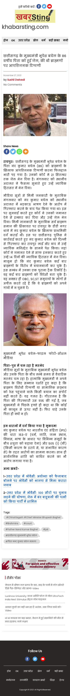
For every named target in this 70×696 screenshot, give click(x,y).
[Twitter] (13, 151)
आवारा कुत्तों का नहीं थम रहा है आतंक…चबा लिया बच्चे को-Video (33, 608)
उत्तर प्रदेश (24, 40)
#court (28, 523)
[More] (25, 151)
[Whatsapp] (19, 151)
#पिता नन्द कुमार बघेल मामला (22, 541)
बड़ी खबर (54, 40)
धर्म (43, 40)
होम (5, 40)
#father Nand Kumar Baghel (22, 529)
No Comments (12, 84)
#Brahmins (12, 523)
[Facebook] (6, 151)
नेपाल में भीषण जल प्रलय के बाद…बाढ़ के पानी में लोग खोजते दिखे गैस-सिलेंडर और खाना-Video (34, 586)
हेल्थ (62, 680)
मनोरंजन (10, 680)
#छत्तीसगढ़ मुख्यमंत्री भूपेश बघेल (21, 535)
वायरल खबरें (39, 680)
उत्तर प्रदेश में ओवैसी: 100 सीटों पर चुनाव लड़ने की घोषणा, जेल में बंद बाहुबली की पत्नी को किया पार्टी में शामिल (35, 497)
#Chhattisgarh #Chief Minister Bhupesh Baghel (33, 517)
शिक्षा (52, 680)
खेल (35, 40)
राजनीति (24, 680)
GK (13, 40)
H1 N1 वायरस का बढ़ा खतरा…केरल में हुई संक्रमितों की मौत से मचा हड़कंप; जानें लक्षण (34, 620)
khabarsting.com (25, 27)
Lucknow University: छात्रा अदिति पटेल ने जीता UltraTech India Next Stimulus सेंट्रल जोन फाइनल (34, 597)
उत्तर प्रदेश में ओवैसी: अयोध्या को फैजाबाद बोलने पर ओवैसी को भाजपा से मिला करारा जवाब (35, 480)
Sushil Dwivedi (16, 80)
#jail (45, 529)
